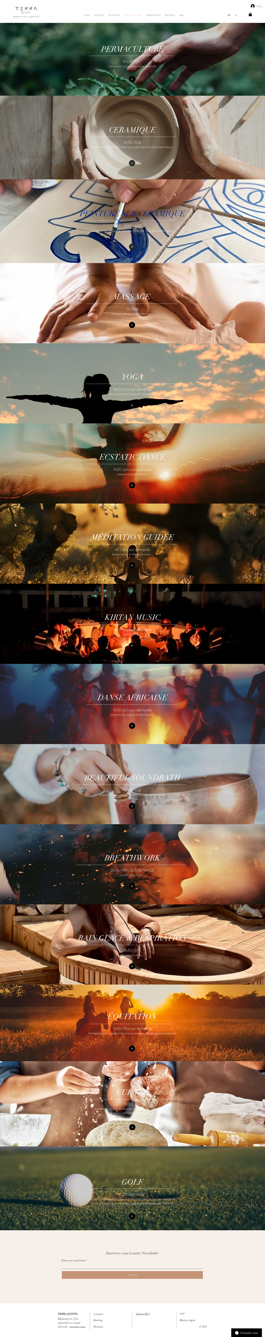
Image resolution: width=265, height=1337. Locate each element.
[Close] (132, 79)
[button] (250, 14)
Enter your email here (73, 1260)
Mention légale (187, 1320)
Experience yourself (26, 16)
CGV (182, 1313)
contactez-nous (77, 1326)
